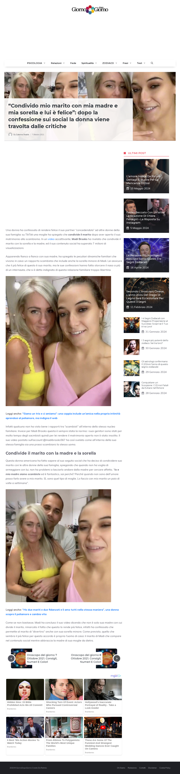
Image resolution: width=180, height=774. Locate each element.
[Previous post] (11, 658)
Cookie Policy (164, 768)
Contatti (142, 768)
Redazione (132, 768)
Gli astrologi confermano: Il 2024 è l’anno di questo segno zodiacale (155, 364)
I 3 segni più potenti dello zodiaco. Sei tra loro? (155, 341)
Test (139, 63)
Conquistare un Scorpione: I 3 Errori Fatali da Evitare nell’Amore (155, 385)
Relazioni (56, 63)
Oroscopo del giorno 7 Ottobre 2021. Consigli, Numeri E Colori (42, 658)
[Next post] (117, 658)
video (51, 239)
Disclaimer (152, 768)
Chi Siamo (121, 768)
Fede (73, 63)
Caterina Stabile (22, 134)
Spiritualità (87, 63)
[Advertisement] (90, 39)
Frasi (125, 63)
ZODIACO (108, 63)
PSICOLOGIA (34, 63)
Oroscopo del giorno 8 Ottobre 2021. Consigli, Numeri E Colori (86, 658)
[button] (152, 63)
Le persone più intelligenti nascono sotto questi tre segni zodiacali (144, 259)
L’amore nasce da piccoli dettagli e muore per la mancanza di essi (143, 180)
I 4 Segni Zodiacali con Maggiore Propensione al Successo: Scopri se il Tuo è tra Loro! (155, 322)
